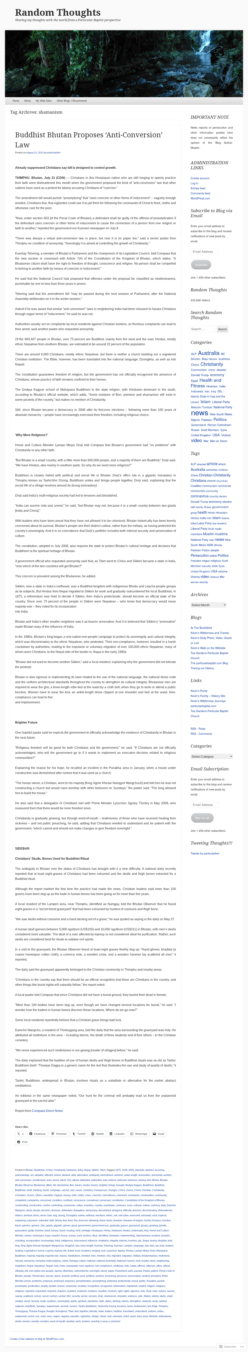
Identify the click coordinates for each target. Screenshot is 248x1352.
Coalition (196, 486)
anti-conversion (23, 1180)
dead (29, 1210)
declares (55, 1210)
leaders (169, 1245)
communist (224, 486)
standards (92, 1301)
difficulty (127, 1210)
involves (132, 1240)
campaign (55, 1190)
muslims (221, 533)
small (169, 1296)
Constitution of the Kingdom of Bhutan (145, 1200)
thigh (155, 1306)
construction (35, 1205)
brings (111, 1185)
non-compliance (103, 1266)
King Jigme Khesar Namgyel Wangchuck (42, 1245)
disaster (221, 370)
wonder (35, 1321)
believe (112, 1180)
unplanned (21, 1316)
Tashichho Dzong (107, 1306)
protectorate (124, 1281)
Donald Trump (200, 375)
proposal (48, 1281)
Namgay (73, 1260)
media (218, 529)
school (37, 1296)
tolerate (93, 1311)
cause (79, 1190)
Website (153, 1316)
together (84, 1311)
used (43, 1316)
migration (127, 1255)
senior (84, 1296)
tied (76, 1311)
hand (47, 1230)
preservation (134, 1276)
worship (95, 1321)
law (146, 1245)
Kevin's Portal (199, 691)
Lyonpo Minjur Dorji (144, 1250)
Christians (20, 1195)
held (78, 1230)
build (29, 1190)
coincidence (108, 1195)
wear (145, 1316)
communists (198, 491)
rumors (162, 1291)
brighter (103, 1185)
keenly (153, 1240)
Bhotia (155, 1180)
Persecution (38, 1276)
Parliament (121, 1271)
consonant (105, 1200)
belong (142, 1180)
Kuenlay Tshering (103, 1245)
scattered (28, 1296)
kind (170, 1240)
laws (152, 1245)
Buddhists (20, 1190)
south (43, 1301)
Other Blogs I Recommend (72, 100)
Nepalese (39, 1266)
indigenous (67, 1240)
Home (16, 100)
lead (162, 1245)
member (85, 1255)
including (20, 1240)
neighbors (20, 1266)
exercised (135, 1215)
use (37, 1316)
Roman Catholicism (219, 425)
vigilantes (85, 1316)
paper (111, 1271)
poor (82, 1276)
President (196, 561)
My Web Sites (44, 100)
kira (77, 1245)
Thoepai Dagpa (37, 1311)
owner (104, 1271)
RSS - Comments (201, 734)
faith (52, 1220)
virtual (103, 1316)
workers (86, 1321)
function (166, 1220)
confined (67, 1200)
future (18, 1225)
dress (36, 1215)
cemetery (88, 1190)
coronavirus (200, 495)
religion (151, 1286)
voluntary (117, 1316)
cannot (65, 1190)
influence (92, 1240)
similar (155, 1296)
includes (165, 1235)
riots (142, 1291)
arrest (56, 1180)
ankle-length (130, 1175)
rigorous (135, 1291)
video (196, 440)
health (202, 512)
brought (120, 1185)
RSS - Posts (198, 729)
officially (19, 1271)
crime (211, 370)
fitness (207, 507)
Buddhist (159, 1185)
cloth (74, 1195)
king (17, 1245)
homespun (38, 1235)
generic (36, 1225)
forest (102, 1220)
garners (26, 1225)
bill (54, 1185)
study (155, 1301)
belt (149, 1180)
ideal (94, 1235)
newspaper (72, 1266)
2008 (124, 1170)
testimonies (140, 1306)
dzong (61, 1215)
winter (18, 1321)
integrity (114, 1240)
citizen (38, 1195)
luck (103, 1250)
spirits (74, 1301)
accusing (159, 1170)
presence (122, 1276)
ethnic (109, 1215)
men (93, 1255)
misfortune (164, 1255)
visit (109, 1316)
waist (133, 1316)
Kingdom (69, 1245)
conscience (79, 1200)
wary (139, 1316)
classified (48, 1195)
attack (222, 464)
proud (135, 1281)
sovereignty (63, 1301)
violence (214, 577)
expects (162, 1215)
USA (216, 434)
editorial (90, 1215)
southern (51, 1301)
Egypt (194, 381)
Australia (209, 353)
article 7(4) (65, 1180)
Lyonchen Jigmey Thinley (120, 1250)
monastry (40, 1260)
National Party (223, 407)
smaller (19, 1301)
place (57, 1276)
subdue (163, 1301)
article (212, 463)
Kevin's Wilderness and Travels (210, 633)
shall (100, 1296)
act (32, 1175)
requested (40, 1291)
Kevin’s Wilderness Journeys (208, 701)
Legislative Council (34, 1250)
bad (105, 1180)
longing (96, 1250)
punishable (21, 1286)
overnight (94, 1271)
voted (126, 1316)
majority (40, 1255)
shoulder (122, 1296)
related (142, 1286)
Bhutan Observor (24, 1185)
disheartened (165, 1210)
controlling (56, 1205)
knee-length (87, 1245)
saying (18, 1296)
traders (108, 1311)
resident (71, 1291)
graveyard (134, 1225)
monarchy (29, 1260)
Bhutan (29, 1170)
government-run (100, 1225)
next (81, 1266)
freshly (147, 1220)
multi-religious (53, 1260)
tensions (121, 1306)
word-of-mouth (57, 1321)
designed (117, 1210)
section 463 (65, 1296)
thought (50, 1311)
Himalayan (97, 1230)
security (76, 1296)
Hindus (126, 1230)
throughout (61, 1311)
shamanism (110, 1296)
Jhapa (145, 1240)
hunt (79, 1235)
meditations (74, 1255)
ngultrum (89, 1266)
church (30, 1195)
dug (55, 1215)
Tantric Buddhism (87, 1306)
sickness (132, 1296)
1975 (118, 1170)
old (26, 1271)
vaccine (222, 571)
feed (70, 1220)
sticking (117, 1301)
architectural (39, 1180)
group (194, 512)
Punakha (151, 1281)
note (126, 1266)
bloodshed (63, 1185)
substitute (30, 1306)
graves (124, 1225)
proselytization (83, 1281)
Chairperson (100, 1190)
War (205, 441)
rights (126, 1291)
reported (29, 1291)
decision (45, 1210)
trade (101, 1311)
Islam (206, 401)
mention (101, 1255)
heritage (86, 1230)
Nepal (87, 1170)
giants (49, 1225)
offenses (150, 1266)
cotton (79, 1205)
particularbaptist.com (203, 706)
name (65, 1260)
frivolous (156, 1220)
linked (71, 1250)
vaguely (65, 1316)
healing (71, 1230)
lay (157, 1245)
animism (118, 1175)
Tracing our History (202, 668)
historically (137, 1230)
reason (61, 1286)
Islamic (225, 518)
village (95, 1316)
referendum (119, 1286)
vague (56, 1316)
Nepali (49, 1266)
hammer (39, 1230)
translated (128, 1311)
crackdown (109, 1205)
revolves (112, 1291)
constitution (118, 1200)
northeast (118, 1266)
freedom (118, 1220)
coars (88, 1195)
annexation (144, 1175)
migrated (116, 1255)
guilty (31, 1230)
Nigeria (195, 420)
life (64, 1250)
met (108, 1255)
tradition (118, 1311)
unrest (31, 1316)
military (136, 1255)
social (27, 1301)
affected (49, 1175)
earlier (81, 1215)
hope (48, 1235)
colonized (121, 1195)
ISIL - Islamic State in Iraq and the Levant (208, 396)
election (227, 501)
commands (134, 1195)
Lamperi (128, 1245)
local (77, 1250)
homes (28, 1235)
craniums (121, 1205)
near (138, 1260)
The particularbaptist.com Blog (209, 663)
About (27, 100)
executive (124, 1215)
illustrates (114, 1235)
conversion (69, 1205)
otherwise (68, 1271)
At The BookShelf (201, 628)
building (37, 1190)
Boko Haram (209, 359)
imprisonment (143, 1235)
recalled (82, 1286)
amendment (106, 1175)
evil (115, 1215)
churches (222, 481)
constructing (21, 1205)
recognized (106, 1286)
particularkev (54, 152)
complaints (33, 1200)
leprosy (58, 1250)
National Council (125, 1260)
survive (73, 1306)
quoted (52, 1286)
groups (144, 1225)
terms (130, 1306)
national (91, 1260)
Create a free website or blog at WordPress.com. (37, 1338)
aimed (57, 1175)
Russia (195, 430)
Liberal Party (221, 401)
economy (217, 374)
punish (160, 1281)
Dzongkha (71, 1215)
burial (46, 1190)
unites (160, 1311)
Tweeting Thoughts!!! (211, 843)
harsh (62, 1230)
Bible (49, 1185)
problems (37, 1281)
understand (141, 1311)
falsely (58, 1220)
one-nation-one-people (41, 1271)
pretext (146, 1276)
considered (92, 1200)
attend (75, 1180)
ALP (193, 354)
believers (132, 1180)
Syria (223, 430)
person (49, 1276)
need (152, 1260)
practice (100, 1276)
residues (92, 1291)
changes (112, 1190)
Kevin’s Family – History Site (208, 696)
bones (78, 1185)
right (120, 1291)
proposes (70, 1281)
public (142, 1281)
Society (35, 1301)
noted (133, 1266)
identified (103, 1235)
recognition (93, 1286)
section (53, 1296)
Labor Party (204, 523)
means (63, 1255)
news (62, 1266)
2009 (131, 1170)
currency (155, 1205)
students (146, 1301)
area (49, 1180)
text (149, 1306)
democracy (91, 1210)
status (108, 1301)
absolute (139, 1170)
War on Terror (218, 441)
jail (139, 1240)
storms (125, 1301)
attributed (85, 1180)
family (199, 507)
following (93, 1220)
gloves (66, 1225)
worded (70, 1321)
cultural (137, 1205)
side (140, 1296)
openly (58, 1271)
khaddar (162, 1240)
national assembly (106, 1260)
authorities (96, 1180)
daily (163, 1205)
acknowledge (22, 1175)
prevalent (156, 1276)
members (196, 534)
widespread (165, 1316)
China (49, 1170)
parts (130, 1271)
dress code (46, 1215)
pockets (66, 1276)
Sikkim (95, 1170)
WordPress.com (200, 198)
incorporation (33, 1240)
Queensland (198, 425)
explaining (20, 1220)
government (84, 1225)
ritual (148, 1291)
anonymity (157, 1175)
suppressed (53, 1306)
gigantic (58, 1225)
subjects (19, 1306)
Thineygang (21, 1311)
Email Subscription (210, 769)
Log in (194, 183)
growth (162, 1225)
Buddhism (39, 1170)
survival (64, 1306)
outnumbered (81, 1271)
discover (137, 1210)
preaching (110, 1276)
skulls (163, 1296)
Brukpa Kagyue (134, 1185)
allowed (66, 1175)
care (72, 1190)
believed (122, 1180)
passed (138, 1271)
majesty (31, 1255)
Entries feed (198, 188)
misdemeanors (149, 1255)
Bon (72, 1185)
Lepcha (49, 1250)
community (160, 1195)
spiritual (82, 1301)
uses (49, 1316)
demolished (104, 1210)
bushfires (224, 359)
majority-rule (52, 1255)
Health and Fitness (206, 383)
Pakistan (206, 420)
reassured (71, 1286)
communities (147, 1195)
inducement (80, 1240)
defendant (67, 1210)
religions (160, 1286)
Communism (199, 370)
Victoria (226, 435)
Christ (137, 1190)
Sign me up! (202, 818)
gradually (115, 1225)
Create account (200, 178)
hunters (87, 1235)
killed (193, 523)
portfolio (90, 1276)
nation (82, 1260)
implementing (128, 1235)
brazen (94, 1185)
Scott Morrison (210, 430)
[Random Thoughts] (124, 63)
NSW (210, 545)
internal (123, 1240)
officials (218, 545)
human (72, 1235)
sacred (170, 1291)
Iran (207, 391)
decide (36, 1210)
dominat (28, 1215)
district (223, 496)
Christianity (59, 1170)
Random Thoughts (58, 12)
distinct (18, 1215)
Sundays (41, 1306)
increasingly (47, 1240)
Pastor (146, 1271)
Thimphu (163, 1306)
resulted (102, 1291)
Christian (146, 1190)
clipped (58, 1195)
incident (156, 1235)
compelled (20, 1200)
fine (76, 1220)
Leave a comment (110, 1321)
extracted (43, 1220)
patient (154, 1271)
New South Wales (221, 414)
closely (66, 1195)
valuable (74, 1316)
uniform (152, 1311)
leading (19, 1250)
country (98, 1205)
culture (146, 1205)
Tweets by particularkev (205, 853)
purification (34, 1286)
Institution (104, 1240)
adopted (39, 1175)
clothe (81, 1195)
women (26, 1321)
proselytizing (99, 1281)
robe (154, 1291)
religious (19, 1291)
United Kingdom (201, 435)
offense (141, 1266)
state (101, 1301)
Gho (43, 1225)
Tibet (102, 1170)
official (166, 1266)
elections (100, 1215)
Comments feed (200, 193)
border (86, 1185)
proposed (59, 1281)
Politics (220, 419)
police (213, 555)
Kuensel (118, 1245)
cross (130, 1205)
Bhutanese (39, 1185)
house (64, 1235)
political (75, 1276)
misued (19, 1260)
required (51, 1291)
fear (65, 1220)
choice (129, 1190)
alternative (82, 1175)
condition (57, 1200)
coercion (96, 1195)
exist (154, 1215)
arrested (201, 464)
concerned (45, 1200)
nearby (145, 1260)
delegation (79, 1210)
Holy (146, 1230)
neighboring (162, 1260)
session (93, 1296)
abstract (149, 1170)
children (223, 470)
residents (82, 1291)
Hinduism (71, 1170)
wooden (44, 1321)
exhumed (146, 1215)
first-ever (83, 1220)
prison (27, 1281)
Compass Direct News (47, 1110)
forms (109, 1220)
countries (89, 1205)
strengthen (135, 1301)
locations (86, 1250)
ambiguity (94, 1175)
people (27, 1276)
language (139, 1245)
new (56, 1266)
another (167, 1175)
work (78, 1321)
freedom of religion (133, 1220)
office (159, 1266)
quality (44, 1286)
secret (45, 1296)
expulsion (32, 1220)
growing (153, 1225)
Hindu (107, 1230)
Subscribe (201, 265)
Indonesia (197, 391)
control (46, 1205)
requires (61, 1291)
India (80, 1170)
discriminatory (149, 1210)
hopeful (56, 1235)
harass (54, 1230)
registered (132, 1286)
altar (73, 1175)
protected (112, 1281)
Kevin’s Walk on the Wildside (208, 648)
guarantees (21, 1230)
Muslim (208, 533)
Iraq (213, 391)
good (74, 1225)
